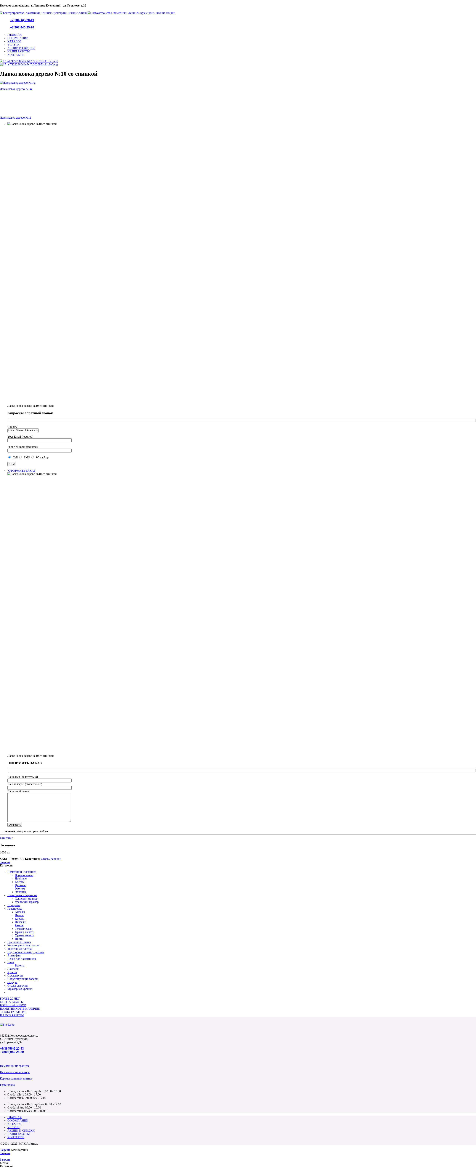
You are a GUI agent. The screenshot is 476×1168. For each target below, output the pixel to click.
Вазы (10, 962)
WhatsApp (41, 457)
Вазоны (20, 965)
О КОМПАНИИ (17, 38)
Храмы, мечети (24, 932)
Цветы (19, 938)
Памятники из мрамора (22, 895)
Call (14, 457)
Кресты (19, 881)
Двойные (21, 878)
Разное (19, 925)
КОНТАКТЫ (15, 54)
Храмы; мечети (24, 935)
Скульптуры (15, 975)
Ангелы (20, 912)
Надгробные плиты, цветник (25, 952)
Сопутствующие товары (22, 978)
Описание (6, 838)
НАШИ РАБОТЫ (18, 51)
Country (12, 426)
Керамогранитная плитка (23, 945)
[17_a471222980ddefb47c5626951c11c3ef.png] (29, 61)
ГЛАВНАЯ (14, 34)
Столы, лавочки (51, 858)
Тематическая (23, 928)
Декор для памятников (21, 958)
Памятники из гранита (21, 871)
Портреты (13, 905)
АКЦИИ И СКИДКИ (21, 48)
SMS (26, 457)
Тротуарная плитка (19, 948)
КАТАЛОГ (14, 41)
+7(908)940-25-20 (22, 27)
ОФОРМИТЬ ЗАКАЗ (21, 470)
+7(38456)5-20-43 (22, 20)
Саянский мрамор (26, 898)
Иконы (19, 915)
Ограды (12, 982)
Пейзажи (20, 922)
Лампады (13, 968)
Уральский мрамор (27, 901)
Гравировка (14, 908)
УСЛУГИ (13, 44)
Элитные (20, 891)
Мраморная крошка (19, 988)
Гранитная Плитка (19, 942)
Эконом (20, 888)
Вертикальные (24, 875)
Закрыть (5, 862)
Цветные (20, 885)
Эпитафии (14, 955)
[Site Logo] (7, 1024)
